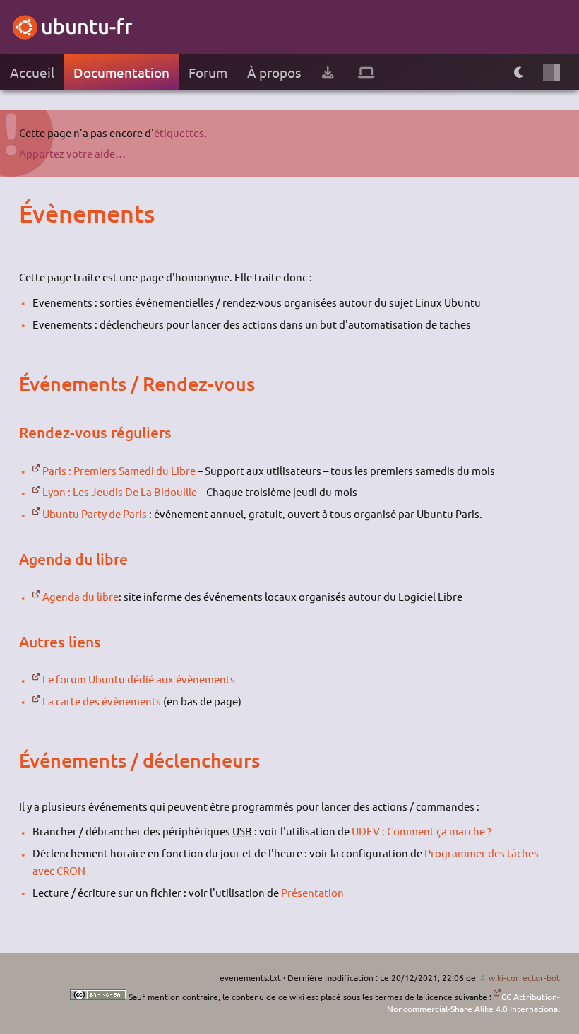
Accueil (32, 72)
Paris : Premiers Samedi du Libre (119, 470)
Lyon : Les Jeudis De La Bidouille (119, 491)
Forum (208, 72)
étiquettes (179, 132)
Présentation (312, 892)
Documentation (121, 72)
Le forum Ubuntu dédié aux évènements (138, 679)
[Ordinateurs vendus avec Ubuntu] (366, 72)
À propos (274, 72)
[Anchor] (32, 213)
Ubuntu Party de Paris (94, 513)
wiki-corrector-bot (524, 977)
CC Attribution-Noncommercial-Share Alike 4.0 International (473, 1002)
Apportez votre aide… (72, 153)
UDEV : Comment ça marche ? (421, 831)
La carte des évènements (101, 700)
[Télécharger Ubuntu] (327, 72)
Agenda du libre (80, 596)
